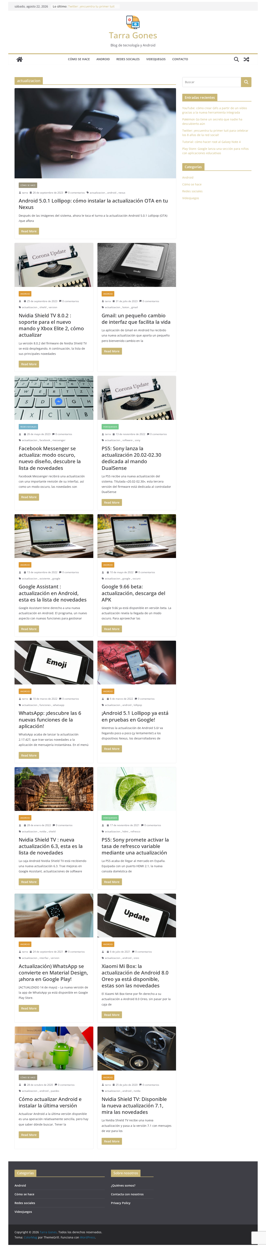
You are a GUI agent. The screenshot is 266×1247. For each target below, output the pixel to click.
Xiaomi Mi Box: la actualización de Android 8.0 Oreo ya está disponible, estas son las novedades (135, 976)
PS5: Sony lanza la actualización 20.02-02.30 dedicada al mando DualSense (131, 458)
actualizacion (97, 192)
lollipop (138, 705)
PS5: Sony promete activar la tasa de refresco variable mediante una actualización (135, 846)
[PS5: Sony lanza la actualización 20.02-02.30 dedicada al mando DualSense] (136, 398)
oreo (136, 958)
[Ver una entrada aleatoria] (246, 59)
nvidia (42, 831)
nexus (121, 192)
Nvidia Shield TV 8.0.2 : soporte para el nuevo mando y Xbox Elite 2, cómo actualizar (51, 325)
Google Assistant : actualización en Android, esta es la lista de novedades (53, 593)
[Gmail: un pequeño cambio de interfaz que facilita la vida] (136, 265)
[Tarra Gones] (20, 59)
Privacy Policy (121, 1203)
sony (137, 440)
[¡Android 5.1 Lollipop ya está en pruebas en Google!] (136, 663)
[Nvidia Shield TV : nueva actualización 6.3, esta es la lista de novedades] (54, 789)
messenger (58, 440)
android (111, 192)
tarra (25, 192)
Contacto (180, 59)
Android (103, 59)
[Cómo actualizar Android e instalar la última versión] (54, 1049)
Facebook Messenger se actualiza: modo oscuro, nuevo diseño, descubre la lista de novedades (50, 458)
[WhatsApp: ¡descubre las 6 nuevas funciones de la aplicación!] (54, 663)
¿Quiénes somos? (123, 1185)
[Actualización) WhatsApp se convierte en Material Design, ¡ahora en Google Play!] (54, 916)
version (53, 307)
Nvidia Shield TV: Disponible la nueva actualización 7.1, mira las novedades (134, 1105)
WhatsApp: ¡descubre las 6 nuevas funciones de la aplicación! (50, 719)
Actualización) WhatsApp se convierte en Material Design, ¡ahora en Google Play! (53, 972)
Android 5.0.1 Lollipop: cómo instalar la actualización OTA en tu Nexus (93, 203)
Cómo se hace (79, 59)
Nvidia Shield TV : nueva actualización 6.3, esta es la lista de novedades (51, 846)
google (56, 578)
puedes (55, 1091)
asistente (44, 578)
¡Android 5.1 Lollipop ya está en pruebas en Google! (135, 716)
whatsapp (58, 705)
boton (125, 307)
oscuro (136, 578)
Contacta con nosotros (127, 1194)
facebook (44, 440)
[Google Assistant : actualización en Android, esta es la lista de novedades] (54, 536)
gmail (134, 307)
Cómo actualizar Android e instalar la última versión (50, 1102)
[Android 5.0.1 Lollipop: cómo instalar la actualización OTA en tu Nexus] (95, 133)
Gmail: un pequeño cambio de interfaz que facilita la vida (136, 318)
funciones (45, 705)
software (127, 440)
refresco (135, 831)
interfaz (43, 958)
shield (42, 307)
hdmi (125, 831)
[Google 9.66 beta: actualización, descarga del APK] (136, 536)
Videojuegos (156, 59)
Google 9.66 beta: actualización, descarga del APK (133, 593)
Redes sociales (128, 59)
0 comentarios (76, 192)
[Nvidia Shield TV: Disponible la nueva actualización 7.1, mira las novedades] (136, 1049)
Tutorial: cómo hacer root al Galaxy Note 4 (211, 142)
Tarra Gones (133, 35)
